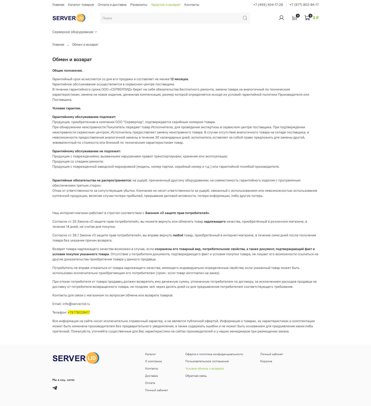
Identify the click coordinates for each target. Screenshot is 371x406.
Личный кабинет (156, 390)
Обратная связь (196, 376)
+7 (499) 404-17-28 (268, 4)
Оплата (150, 383)
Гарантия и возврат (166, 4)
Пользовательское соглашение (207, 361)
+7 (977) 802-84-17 (304, 4)
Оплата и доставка (112, 4)
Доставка (151, 376)
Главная (58, 4)
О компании (153, 361)
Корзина (266, 361)
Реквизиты (138, 4)
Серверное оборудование (72, 32)
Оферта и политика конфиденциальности (214, 354)
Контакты (191, 4)
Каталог (150, 354)
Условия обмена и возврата (204, 368)
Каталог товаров (81, 4)
